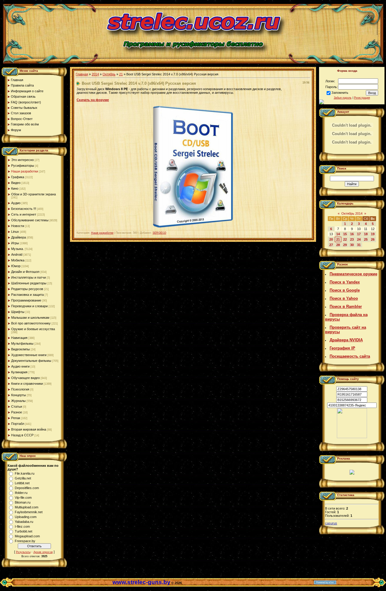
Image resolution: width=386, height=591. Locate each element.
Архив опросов (43, 552)
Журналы (18, 401)
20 (331, 239)
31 (359, 245)
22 (345, 239)
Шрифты (17, 312)
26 (373, 239)
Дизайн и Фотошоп (25, 271)
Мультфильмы (22, 343)
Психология (20, 389)
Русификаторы (22, 165)
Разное (16, 412)
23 (352, 239)
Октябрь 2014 (351, 213)
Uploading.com (25, 517)
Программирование (26, 300)
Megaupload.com (27, 536)
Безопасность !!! (23, 208)
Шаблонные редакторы (28, 283)
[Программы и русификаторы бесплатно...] (352, 437)
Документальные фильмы (31, 360)
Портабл (17, 423)
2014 (95, 74)
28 (338, 245)
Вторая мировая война (28, 429)
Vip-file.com (23, 497)
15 (345, 234)
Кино (14, 188)
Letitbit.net (22, 483)
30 (352, 245)
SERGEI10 (159, 232)
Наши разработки (24, 171)
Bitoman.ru (22, 502)
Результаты (23, 552)
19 (373, 234)
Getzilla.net (23, 478)
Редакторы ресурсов (27, 289)
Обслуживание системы (30, 220)
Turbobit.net (23, 531)
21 (121, 74)
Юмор (16, 266)
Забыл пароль (343, 97)
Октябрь (109, 74)
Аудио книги (20, 366)
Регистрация (362, 97)
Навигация (19, 338)
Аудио (16, 203)
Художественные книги (28, 355)
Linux (15, 231)
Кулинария (19, 372)
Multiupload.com (26, 507)
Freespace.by (25, 541)
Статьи (16, 406)
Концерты (18, 395)
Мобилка (17, 260)
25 (366, 239)
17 (359, 234)
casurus (331, 523)
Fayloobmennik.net (29, 512)
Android (16, 254)
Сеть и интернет (23, 214)
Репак (15, 418)
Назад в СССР (22, 435)
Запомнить (339, 92)
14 (338, 234)
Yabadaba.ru (24, 521)
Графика (17, 177)
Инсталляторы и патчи (28, 277)
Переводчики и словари (29, 306)
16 (352, 234)
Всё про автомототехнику (31, 323)
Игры (15, 243)
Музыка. (17, 249)
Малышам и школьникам (30, 317)
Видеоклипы (20, 349)
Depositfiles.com (27, 488)
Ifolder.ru (21, 493)
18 (366, 234)
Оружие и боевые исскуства (33, 329)
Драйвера (18, 237)
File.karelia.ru (24, 473)
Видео (16, 183)
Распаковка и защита (27, 294)
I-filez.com (22, 526)
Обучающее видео (25, 378)
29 (345, 245)
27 (331, 245)
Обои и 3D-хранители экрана (33, 194)
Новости (17, 226)
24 (359, 239)
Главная (82, 74)
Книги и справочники (27, 383)
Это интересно (22, 160)
